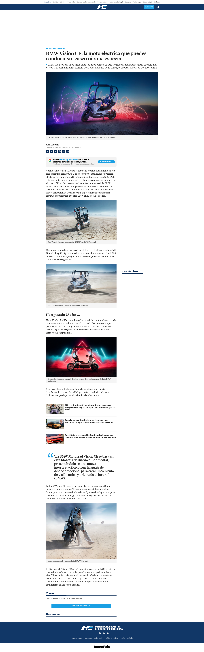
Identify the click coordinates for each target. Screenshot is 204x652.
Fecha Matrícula (127, 638)
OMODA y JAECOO (59, 2)
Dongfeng (128, 2)
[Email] (67, 151)
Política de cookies (111, 638)
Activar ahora (105, 161)
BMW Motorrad (52, 599)
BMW (63, 599)
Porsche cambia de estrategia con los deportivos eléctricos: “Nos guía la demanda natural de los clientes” (89, 421)
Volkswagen (137, 2)
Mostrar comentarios (81, 606)
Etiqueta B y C (147, 2)
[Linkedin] (55, 151)
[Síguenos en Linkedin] (104, 633)
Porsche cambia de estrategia (86, 2)
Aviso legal (98, 638)
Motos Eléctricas (55, 49)
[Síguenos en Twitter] (100, 633)
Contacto (88, 638)
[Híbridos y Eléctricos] (102, 628)
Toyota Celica (102, 2)
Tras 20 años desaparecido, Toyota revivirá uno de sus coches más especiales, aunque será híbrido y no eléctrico (90, 436)
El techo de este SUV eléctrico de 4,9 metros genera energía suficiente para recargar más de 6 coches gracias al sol (90, 407)
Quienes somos (77, 638)
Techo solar (71, 2)
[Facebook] (47, 151)
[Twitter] (51, 151)
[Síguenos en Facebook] (96, 633)
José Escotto (52, 145)
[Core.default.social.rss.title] (108, 633)
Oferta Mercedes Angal (115, 2)
